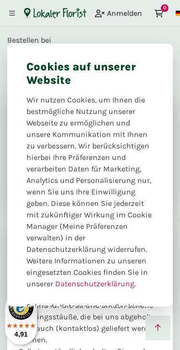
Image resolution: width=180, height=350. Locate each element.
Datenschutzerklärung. (95, 283)
